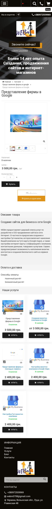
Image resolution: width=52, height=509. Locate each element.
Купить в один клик (32, 198)
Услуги (7, 451)
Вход (48, 9)
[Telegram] (18, 14)
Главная (8, 447)
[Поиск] (44, 479)
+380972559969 (42, 14)
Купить (11, 184)
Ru (26, 3)
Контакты (9, 457)
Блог (6, 454)
